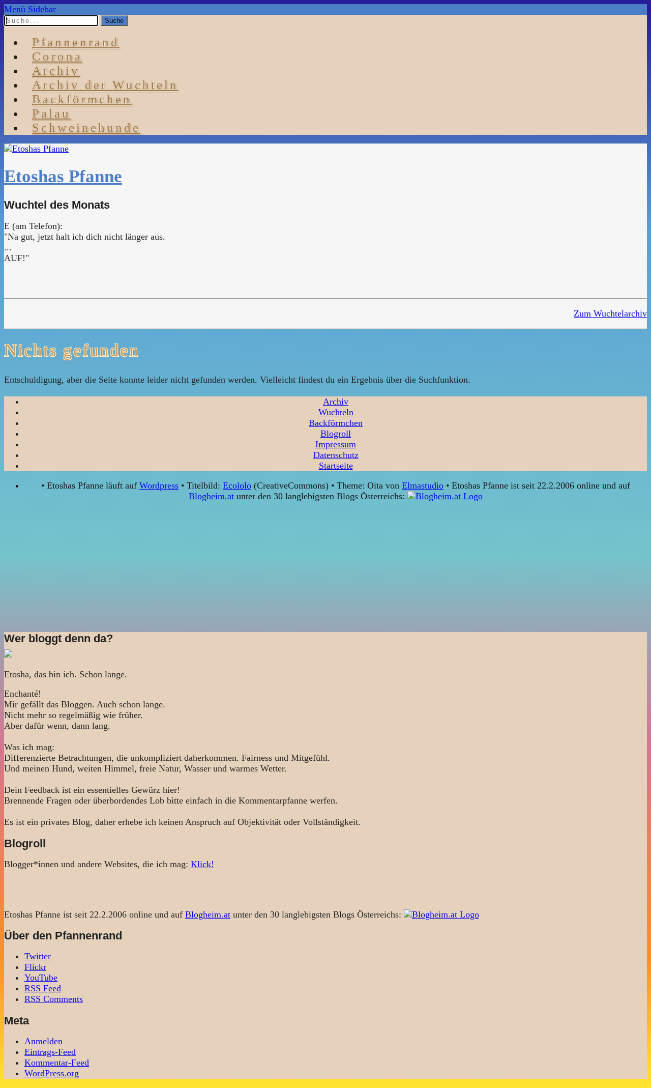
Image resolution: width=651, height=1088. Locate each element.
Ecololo (237, 485)
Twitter (37, 956)
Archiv (335, 401)
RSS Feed (42, 988)
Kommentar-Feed (56, 1062)
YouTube (40, 977)
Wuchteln (335, 412)
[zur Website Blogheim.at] (445, 496)
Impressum (335, 444)
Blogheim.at (211, 496)
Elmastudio (422, 485)
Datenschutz (336, 455)
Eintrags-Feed (50, 1052)
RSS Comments (53, 999)
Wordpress (159, 485)
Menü (14, 9)
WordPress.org (51, 1073)
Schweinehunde (86, 127)
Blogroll (335, 433)
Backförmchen (82, 99)
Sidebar (42, 9)
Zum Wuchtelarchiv (610, 313)
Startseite (336, 466)
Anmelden (43, 1041)
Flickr (35, 967)
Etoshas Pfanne (63, 176)
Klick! (202, 864)
